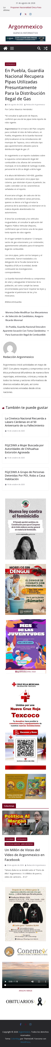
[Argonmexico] (5, 48)
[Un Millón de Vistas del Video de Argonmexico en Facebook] (25, 823)
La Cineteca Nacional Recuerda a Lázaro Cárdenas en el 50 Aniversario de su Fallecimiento (25, 422)
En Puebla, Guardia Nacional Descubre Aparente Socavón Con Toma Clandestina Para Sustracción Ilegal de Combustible (24, 330)
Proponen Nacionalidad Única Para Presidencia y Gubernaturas (25, 8)
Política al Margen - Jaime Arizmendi (19, 844)
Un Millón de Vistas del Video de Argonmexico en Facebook (24, 855)
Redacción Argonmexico (35, 104)
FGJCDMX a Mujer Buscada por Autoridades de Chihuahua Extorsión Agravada (24, 448)
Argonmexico (25, 26)
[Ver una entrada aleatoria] (45, 48)
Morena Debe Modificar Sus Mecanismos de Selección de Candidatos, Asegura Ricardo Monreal (26, 316)
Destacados (10, 64)
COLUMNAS (10, 839)
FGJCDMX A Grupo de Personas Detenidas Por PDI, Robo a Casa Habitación (25, 475)
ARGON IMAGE (25, 990)
